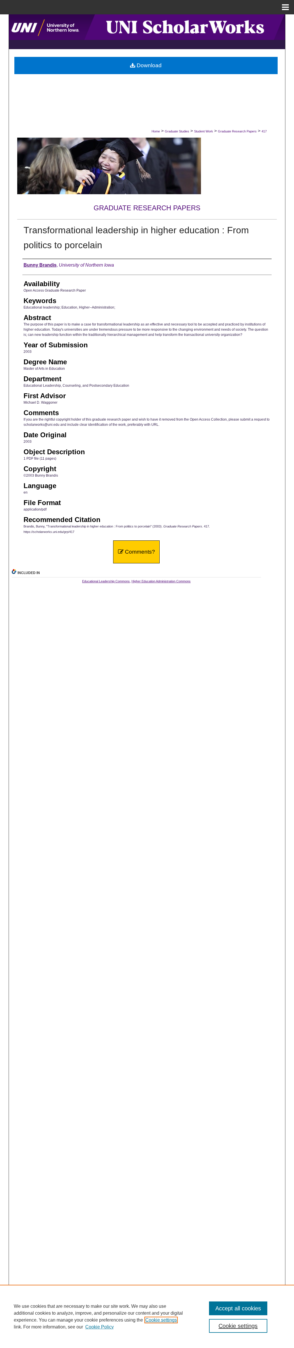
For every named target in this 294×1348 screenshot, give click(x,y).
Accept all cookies (238, 1308)
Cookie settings (161, 1320)
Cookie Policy (99, 1326)
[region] (147, 1316)
